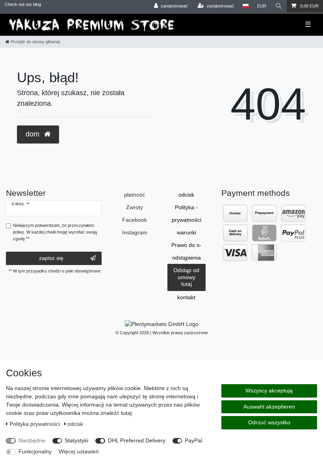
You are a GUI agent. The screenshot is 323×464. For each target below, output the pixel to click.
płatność (134, 194)
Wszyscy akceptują (269, 390)
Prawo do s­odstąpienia (186, 251)
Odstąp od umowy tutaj (186, 277)
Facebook (134, 220)
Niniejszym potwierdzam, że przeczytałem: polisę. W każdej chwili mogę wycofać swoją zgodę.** (55, 232)
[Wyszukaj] (279, 6)
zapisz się (51, 258)
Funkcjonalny (35, 451)
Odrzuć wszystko (269, 422)
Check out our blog (23, 4)
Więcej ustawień (79, 451)
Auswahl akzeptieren (269, 406)
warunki (186, 232)
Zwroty (134, 207)
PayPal (193, 440)
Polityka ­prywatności (186, 213)
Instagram (134, 232)
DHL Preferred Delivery (136, 440)
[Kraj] (245, 6)
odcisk (186, 194)
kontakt (186, 297)
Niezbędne (32, 440)
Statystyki (76, 440)
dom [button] (33, 134)
